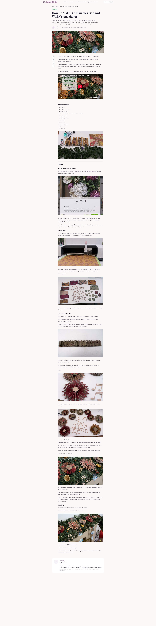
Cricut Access (90, 171)
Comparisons (78, 2)
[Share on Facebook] (53, 60)
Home (53, 6)
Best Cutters (66, 2)
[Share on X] (53, 56)
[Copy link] (53, 66)
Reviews (72, 2)
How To (84, 2)
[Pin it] (53, 63)
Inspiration (89, 2)
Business (95, 2)
